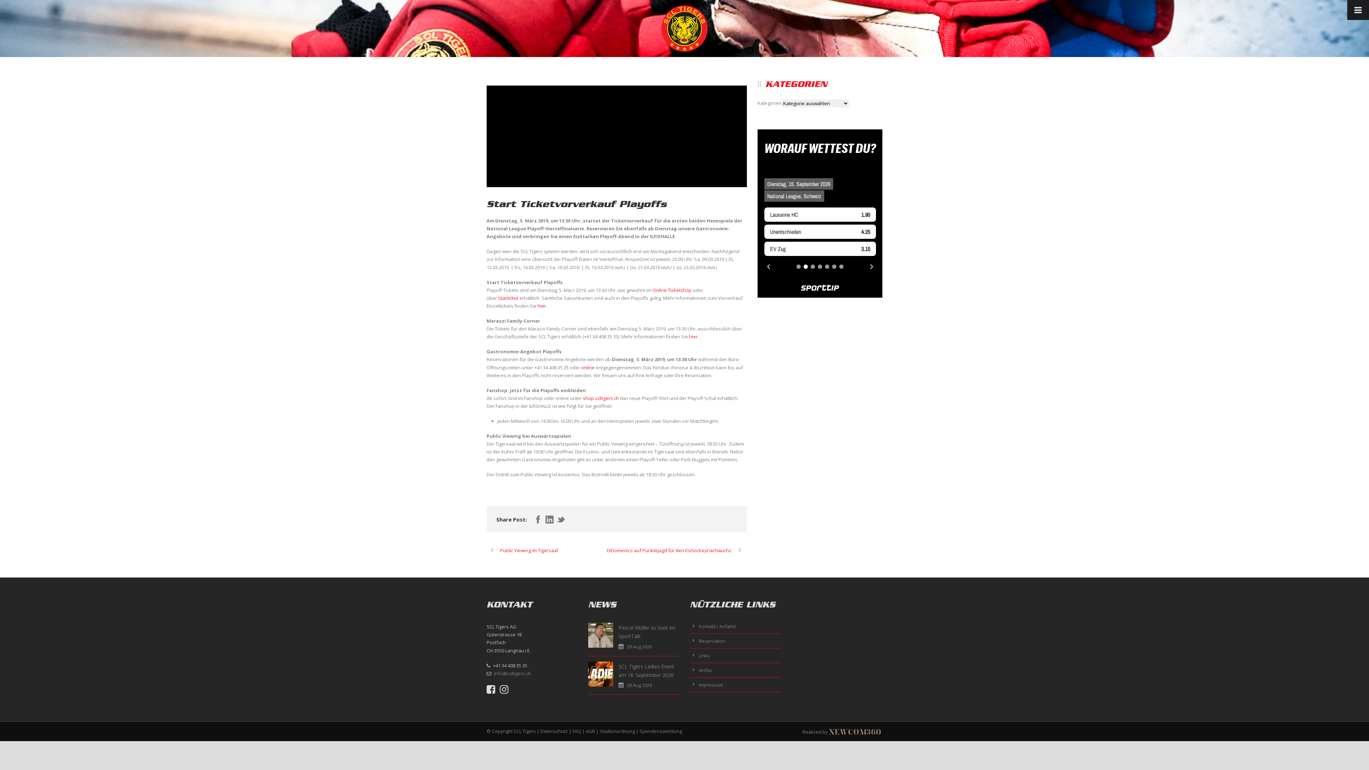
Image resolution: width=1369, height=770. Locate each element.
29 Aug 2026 (639, 646)
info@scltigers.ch (512, 673)
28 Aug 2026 (639, 685)
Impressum (711, 685)
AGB (590, 731)
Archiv (705, 670)
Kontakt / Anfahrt (717, 626)
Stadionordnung (617, 731)
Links (704, 655)
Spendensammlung (661, 731)
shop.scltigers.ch (601, 398)
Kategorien (769, 103)
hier (542, 306)
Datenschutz (554, 731)
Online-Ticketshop (672, 290)
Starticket (508, 298)
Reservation (712, 641)
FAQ (577, 731)
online (588, 367)
